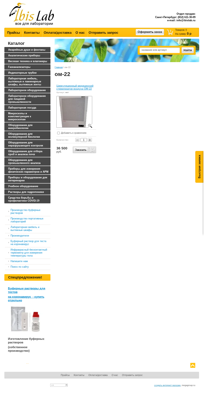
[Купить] (84, 149)
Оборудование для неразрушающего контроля (25, 144)
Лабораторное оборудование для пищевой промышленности (27, 98)
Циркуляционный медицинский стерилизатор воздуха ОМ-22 (74, 87)
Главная (59, 67)
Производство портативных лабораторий (27, 220)
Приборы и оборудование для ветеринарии (27, 179)
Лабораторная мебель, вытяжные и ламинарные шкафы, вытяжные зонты (24, 81)
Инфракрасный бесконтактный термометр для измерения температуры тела (29, 252)
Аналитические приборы (24, 55)
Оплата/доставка (58, 33)
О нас (80, 33)
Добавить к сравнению (73, 133)
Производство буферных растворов (26, 211)
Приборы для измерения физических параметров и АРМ (28, 170)
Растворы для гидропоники (26, 191)
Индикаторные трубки (22, 72)
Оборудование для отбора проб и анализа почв (25, 153)
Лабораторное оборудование (27, 90)
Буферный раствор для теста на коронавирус (28, 243)
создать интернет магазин (167, 385)
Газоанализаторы (19, 66)
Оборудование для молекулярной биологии (24, 135)
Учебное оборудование (23, 186)
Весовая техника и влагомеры (27, 61)
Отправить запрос (103, 33)
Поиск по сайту (20, 266)
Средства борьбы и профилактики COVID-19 (23, 199)
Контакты (32, 33)
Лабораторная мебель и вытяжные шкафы (25, 229)
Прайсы (13, 33)
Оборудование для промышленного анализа (24, 161)
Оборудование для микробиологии (20, 127)
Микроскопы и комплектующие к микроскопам (19, 116)
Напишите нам (19, 261)
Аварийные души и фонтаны (26, 49)
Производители (20, 235)
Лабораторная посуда (22, 107)
